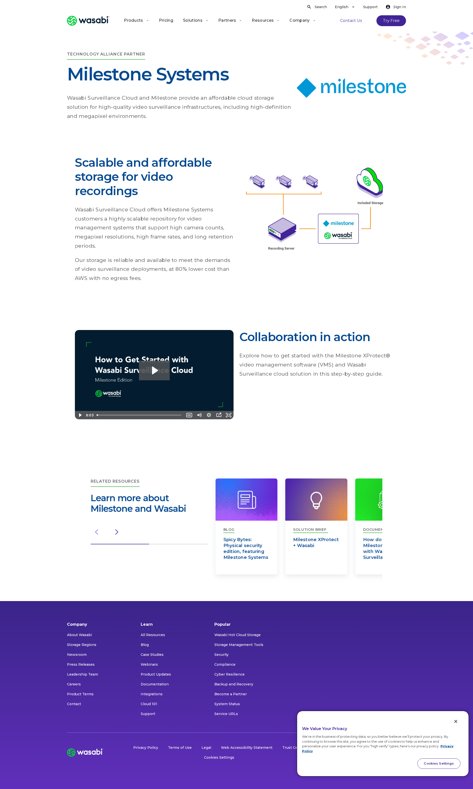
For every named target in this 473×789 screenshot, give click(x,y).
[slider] (139, 415)
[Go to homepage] (88, 21)
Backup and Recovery (233, 684)
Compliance (225, 664)
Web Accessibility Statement (246, 747)
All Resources (153, 635)
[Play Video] (80, 415)
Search (321, 7)
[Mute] (199, 415)
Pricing (166, 20)
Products (133, 20)
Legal (206, 747)
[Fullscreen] (229, 415)
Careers (74, 684)
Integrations (152, 694)
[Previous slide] (96, 532)
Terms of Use (180, 747)
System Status (227, 704)
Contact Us (351, 20)
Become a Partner (230, 694)
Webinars (149, 664)
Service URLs (226, 714)
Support (370, 7)
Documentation (155, 684)
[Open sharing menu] (219, 415)
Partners (227, 20)
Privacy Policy (145, 747)
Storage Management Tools (238, 644)
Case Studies (152, 654)
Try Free (391, 20)
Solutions (193, 20)
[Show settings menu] (209, 415)
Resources (263, 20)
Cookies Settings (219, 757)
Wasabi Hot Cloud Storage (237, 635)
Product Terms (80, 694)
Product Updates (156, 674)
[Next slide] (117, 532)
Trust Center (293, 747)
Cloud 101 (149, 704)
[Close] (455, 721)
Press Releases (81, 664)
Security (221, 654)
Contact (74, 704)
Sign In (399, 7)
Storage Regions (81, 644)
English (341, 7)
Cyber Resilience (229, 674)
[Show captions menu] (189, 415)
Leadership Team (82, 674)
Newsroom (77, 654)
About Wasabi (79, 635)
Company (299, 20)
